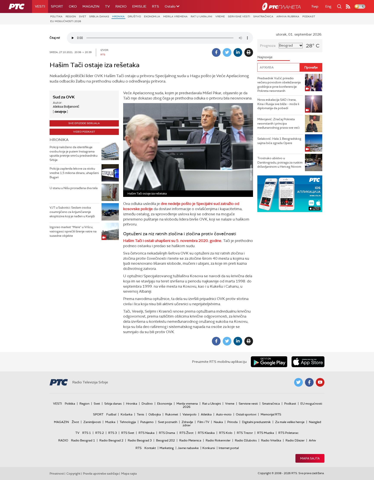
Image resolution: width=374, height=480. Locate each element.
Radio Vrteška (271, 440)
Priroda (232, 422)
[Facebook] (216, 52)
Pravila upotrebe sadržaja (101, 473)
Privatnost (57, 473)
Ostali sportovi (246, 414)
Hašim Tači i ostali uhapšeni (147, 240)
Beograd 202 (165, 440)
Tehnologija (128, 422)
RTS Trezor (245, 433)
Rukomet (171, 414)
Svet (82, 16)
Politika (56, 16)
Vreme (220, 16)
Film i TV (203, 422)
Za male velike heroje (290, 422)
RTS (155, 6)
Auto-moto (224, 414)
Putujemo (147, 422)
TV (107, 6)
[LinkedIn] (238, 52)
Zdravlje (187, 422)
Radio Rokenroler (218, 440)
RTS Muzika (265, 433)
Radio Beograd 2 (111, 440)
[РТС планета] (281, 6)
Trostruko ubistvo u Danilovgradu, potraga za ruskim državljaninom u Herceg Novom (280, 162)
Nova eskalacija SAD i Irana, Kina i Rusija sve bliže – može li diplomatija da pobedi (278, 104)
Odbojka (154, 414)
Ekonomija (152, 16)
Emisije (139, 6)
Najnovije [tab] (264, 57)
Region (71, 16)
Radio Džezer (295, 440)
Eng (328, 6)
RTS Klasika (206, 433)
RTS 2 (99, 433)
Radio (121, 6)
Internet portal (229, 448)
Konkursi (208, 448)
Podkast (308, 16)
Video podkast (84, 131)
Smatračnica (263, 16)
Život (75, 422)
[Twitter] (227, 52)
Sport (57, 6)
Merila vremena (175, 16)
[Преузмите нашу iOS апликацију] (308, 361)
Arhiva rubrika (287, 16)
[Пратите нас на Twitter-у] (298, 382)
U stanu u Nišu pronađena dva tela (74, 188)
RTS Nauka (147, 433)
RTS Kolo (225, 433)
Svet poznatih (167, 422)
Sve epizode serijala (84, 123)
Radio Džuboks (246, 440)
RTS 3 (112, 433)
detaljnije (60, 112)
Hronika (118, 16)
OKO (73, 6)
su (173, 240)
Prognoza (268, 45)
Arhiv (312, 440)
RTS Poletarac (288, 433)
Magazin (90, 6)
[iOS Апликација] (289, 193)
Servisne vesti (239, 16)
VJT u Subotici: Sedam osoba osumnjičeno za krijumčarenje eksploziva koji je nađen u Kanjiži (72, 212)
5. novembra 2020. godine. (199, 240)
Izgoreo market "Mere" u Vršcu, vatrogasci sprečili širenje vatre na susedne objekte (73, 231)
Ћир (314, 6)
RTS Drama (167, 433)
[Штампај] (248, 52)
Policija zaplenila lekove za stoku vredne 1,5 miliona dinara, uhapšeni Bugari (74, 173)
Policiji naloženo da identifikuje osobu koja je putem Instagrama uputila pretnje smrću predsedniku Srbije (73, 153)
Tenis (140, 414)
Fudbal (111, 414)
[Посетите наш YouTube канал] (320, 382)
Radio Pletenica (190, 440)
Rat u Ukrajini (201, 16)
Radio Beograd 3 (140, 440)
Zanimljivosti (92, 422)
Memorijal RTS (271, 414)
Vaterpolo (189, 414)
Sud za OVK (64, 97)
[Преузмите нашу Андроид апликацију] (269, 361)
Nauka (218, 422)
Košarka (126, 414)
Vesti (40, 6)
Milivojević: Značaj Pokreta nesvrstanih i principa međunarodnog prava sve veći (278, 123)
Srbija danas (99, 16)
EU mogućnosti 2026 (65, 21)
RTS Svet (127, 433)
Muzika (110, 422)
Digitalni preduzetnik (256, 422)
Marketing (167, 448)
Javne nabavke (188, 448)
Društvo (134, 16)
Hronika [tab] (59, 139)
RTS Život (186, 433)
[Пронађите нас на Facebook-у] (309, 382)
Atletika (206, 414)
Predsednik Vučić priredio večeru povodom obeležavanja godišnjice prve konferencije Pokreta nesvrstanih (279, 84)
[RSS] (348, 6)
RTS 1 (86, 433)
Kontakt (150, 448)
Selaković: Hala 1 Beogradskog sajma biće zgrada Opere (279, 141)
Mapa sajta (310, 458)
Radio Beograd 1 (83, 440)
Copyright (73, 473)
